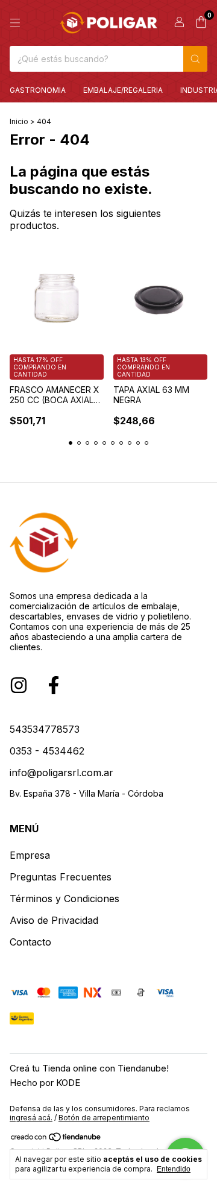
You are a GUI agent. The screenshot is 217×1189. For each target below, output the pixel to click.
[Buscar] (195, 59)
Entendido (173, 1169)
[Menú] (15, 22)
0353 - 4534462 (47, 751)
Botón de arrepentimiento (103, 1117)
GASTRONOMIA (38, 90)
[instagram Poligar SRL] (19, 685)
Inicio (19, 121)
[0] (201, 23)
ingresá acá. (31, 1117)
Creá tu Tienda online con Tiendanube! (89, 1068)
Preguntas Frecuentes (61, 877)
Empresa (30, 855)
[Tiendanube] (56, 1139)
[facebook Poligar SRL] (54, 685)
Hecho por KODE (45, 1082)
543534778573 (45, 729)
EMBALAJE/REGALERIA (123, 90)
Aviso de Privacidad (54, 920)
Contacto (30, 942)
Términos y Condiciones (64, 899)
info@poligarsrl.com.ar (61, 773)
